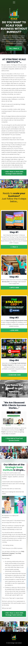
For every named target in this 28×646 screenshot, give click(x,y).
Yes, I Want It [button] (14, 48)
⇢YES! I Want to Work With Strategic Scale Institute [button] (14, 173)
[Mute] (25, 424)
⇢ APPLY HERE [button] (14, 287)
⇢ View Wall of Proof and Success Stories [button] (14, 439)
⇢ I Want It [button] (14, 247)
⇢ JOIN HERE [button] (14, 330)
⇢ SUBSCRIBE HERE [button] (14, 375)
